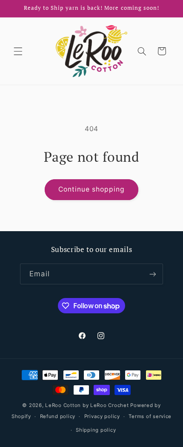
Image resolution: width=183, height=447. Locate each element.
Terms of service (150, 416)
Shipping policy (96, 430)
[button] (18, 51)
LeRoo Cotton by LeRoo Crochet (87, 405)
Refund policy (58, 416)
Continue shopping (91, 189)
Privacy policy (102, 416)
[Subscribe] (152, 274)
